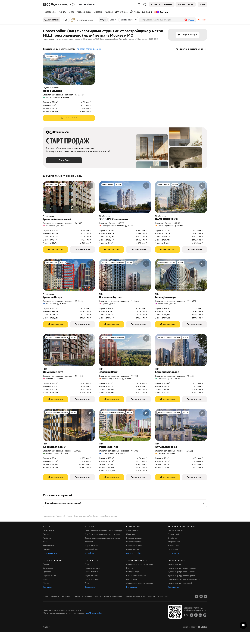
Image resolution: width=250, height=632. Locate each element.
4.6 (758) (189, 451)
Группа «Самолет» (51, 88)
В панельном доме (134, 545)
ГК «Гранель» (49, 216)
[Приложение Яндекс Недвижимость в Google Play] (196, 615)
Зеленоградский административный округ (103, 538)
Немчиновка (48, 545)
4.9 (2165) (191, 376)
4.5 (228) (120, 223)
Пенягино (47, 549)
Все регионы (131, 579)
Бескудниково (49, 530)
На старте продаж (134, 542)
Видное (46, 564)
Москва (46, 583)
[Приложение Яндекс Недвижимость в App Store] (191, 615)
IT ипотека (130, 534)
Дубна (45, 579)
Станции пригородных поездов (139, 564)
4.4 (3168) (135, 301)
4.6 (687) (78, 223)
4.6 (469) (77, 451)
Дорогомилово (91, 545)
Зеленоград (48, 568)
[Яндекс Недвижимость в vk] (196, 596)
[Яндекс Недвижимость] (59, 4)
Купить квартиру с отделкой (180, 583)
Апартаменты (132, 530)
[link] (202, 4)
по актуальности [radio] (67, 49)
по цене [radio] (97, 49)
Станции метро (132, 572)
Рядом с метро (132, 549)
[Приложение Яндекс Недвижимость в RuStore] (204, 615)
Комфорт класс (174, 545)
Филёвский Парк (92, 549)
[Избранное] (139, 4)
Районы (129, 568)
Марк (45, 542)
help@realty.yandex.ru (95, 613)
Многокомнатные (92, 568)
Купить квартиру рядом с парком (182, 568)
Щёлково (47, 572)
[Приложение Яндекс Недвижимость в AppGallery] (200, 615)
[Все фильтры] (66, 19)
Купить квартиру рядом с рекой (181, 572)
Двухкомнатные (92, 575)
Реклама (66, 596)
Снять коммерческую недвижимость (183, 579)
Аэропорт (89, 542)
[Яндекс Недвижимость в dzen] (201, 596)
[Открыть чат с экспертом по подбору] (243, 625)
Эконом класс (174, 549)
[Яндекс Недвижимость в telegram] (205, 596)
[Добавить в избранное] (90, 57)
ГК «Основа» (104, 216)
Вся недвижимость (51, 596)
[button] (144, 4)
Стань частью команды (82, 596)
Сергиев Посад (49, 575)
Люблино (47, 538)
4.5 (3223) (79, 301)
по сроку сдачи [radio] (84, 49)
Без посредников (175, 530)
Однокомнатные (92, 579)
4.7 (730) (135, 376)
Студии (88, 564)
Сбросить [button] (202, 20)
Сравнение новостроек (136, 575)
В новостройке (174, 534)
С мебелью (172, 538)
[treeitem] (50, 12)
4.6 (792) (135, 451)
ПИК (101, 294)
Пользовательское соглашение (108, 596)
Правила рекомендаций (135, 596)
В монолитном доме (134, 538)
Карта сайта (163, 596)
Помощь (151, 596)
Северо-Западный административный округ (103, 530)
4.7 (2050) (191, 301)
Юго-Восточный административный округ (103, 534)
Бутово (46, 534)
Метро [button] (191, 20)
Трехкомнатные (91, 572)
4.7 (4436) (79, 376)
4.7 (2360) (79, 95)
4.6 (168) (176, 223)
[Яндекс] (202, 627)
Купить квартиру (175, 564)
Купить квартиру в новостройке (181, 575)
